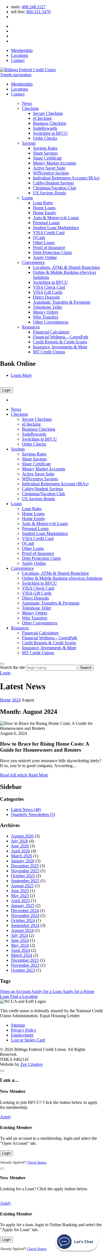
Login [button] (5, 673)
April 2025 (20, 900)
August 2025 (22, 885)
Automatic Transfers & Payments (61, 302)
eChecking (42, 118)
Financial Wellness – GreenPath (60, 337)
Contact (17, 60)
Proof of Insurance (49, 247)
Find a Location (24, 996)
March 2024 (21, 955)
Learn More (21, 375)
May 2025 (20, 895)
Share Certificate (47, 158)
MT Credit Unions (49, 351)
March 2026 (21, 856)
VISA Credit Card (49, 232)
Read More (24, 775)
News (27, 103)
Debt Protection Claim (52, 252)
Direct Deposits (46, 297)
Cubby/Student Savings (53, 183)
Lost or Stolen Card (28, 1040)
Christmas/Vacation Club (54, 188)
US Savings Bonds (49, 192)
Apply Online (45, 257)
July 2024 (19, 935)
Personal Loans (46, 222)
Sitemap (18, 1025)
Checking (30, 108)
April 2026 (20, 851)
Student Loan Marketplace (56, 227)
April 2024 (20, 950)
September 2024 (25, 925)
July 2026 (19, 841)
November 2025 (25, 870)
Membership (22, 50)
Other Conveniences (50, 322)
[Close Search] (2, 663)
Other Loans (44, 242)
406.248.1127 (34, 6)
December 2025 (25, 865)
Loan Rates (43, 202)
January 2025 (22, 905)
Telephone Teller (47, 307)
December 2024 (25, 910)
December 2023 (25, 960)
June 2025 (20, 890)
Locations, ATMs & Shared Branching (66, 267)
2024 (16, 700)
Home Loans (44, 207)
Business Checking (49, 123)
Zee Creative (31, 1064)
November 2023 (25, 965)
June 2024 (20, 940)
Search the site (12, 667)
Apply (5, 1116)
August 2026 (22, 836)
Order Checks (45, 138)
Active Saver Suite (49, 168)
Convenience (33, 262)
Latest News (26, 809)
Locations (19, 55)
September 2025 (25, 880)
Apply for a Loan (46, 991)
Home (5, 700)
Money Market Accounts (54, 163)
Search (85, 668)
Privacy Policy (23, 1030)
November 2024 (25, 915)
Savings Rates (45, 148)
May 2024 (20, 945)
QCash (39, 237)
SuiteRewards (45, 128)
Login (6, 390)
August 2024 (22, 930)
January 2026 (22, 860)
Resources (31, 327)
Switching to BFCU (50, 133)
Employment (22, 1035)
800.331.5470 (38, 11)
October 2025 (23, 875)
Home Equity (44, 212)
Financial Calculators (51, 332)
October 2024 (23, 920)
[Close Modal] (2, 1071)
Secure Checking (48, 113)
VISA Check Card (49, 287)
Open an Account (15, 991)
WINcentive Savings (51, 173)
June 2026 (20, 846)
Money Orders (45, 312)
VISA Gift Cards (47, 292)
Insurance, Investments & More (60, 347)
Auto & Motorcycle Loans (56, 217)
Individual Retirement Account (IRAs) (66, 178)
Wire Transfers (45, 317)
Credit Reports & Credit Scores (60, 342)
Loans (27, 197)
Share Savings (45, 153)
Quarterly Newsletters (33, 814)
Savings (29, 143)
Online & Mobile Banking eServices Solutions (62, 578)
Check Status (36, 1162)
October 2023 (23, 970)
